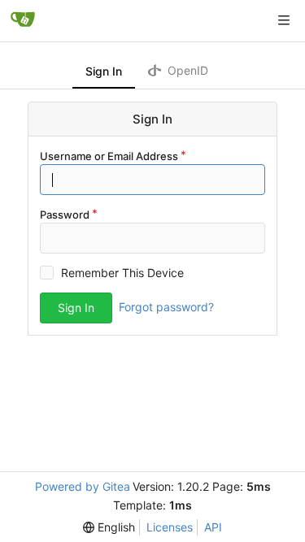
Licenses (169, 527)
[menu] (109, 527)
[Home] (23, 20)
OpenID (186, 70)
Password (64, 214)
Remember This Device (122, 273)
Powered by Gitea (82, 486)
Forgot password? (166, 307)
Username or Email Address (109, 156)
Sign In (103, 71)
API (213, 527)
